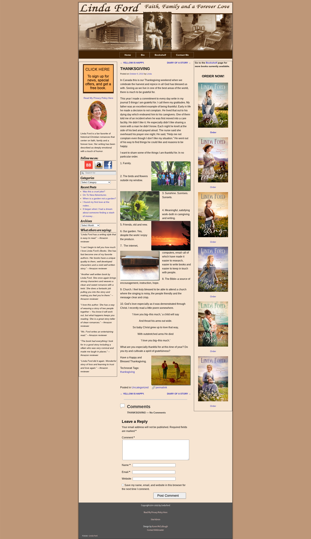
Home (128, 55)
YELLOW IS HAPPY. (132, 62)
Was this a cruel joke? (94, 191)
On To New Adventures (94, 195)
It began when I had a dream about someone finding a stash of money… (98, 212)
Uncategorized (140, 387)
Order (213, 187)
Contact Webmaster (155, 530)
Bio (143, 55)
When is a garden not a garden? (99, 198)
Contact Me (182, 55)
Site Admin (155, 519)
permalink (161, 387)
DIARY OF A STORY (179, 62)
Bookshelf (160, 55)
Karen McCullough (160, 526)
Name (126, 465)
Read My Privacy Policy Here (98, 98)
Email (126, 472)
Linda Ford (93, 536)
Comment (128, 437)
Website (126, 478)
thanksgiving (127, 372)
